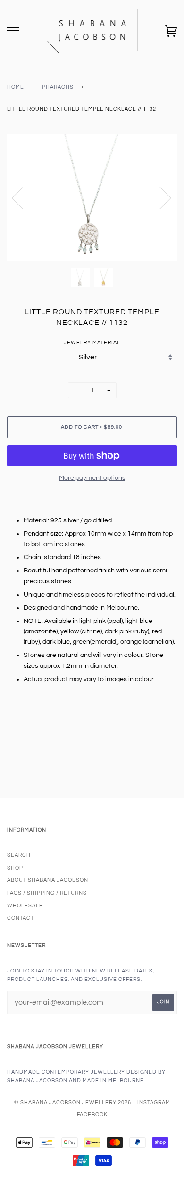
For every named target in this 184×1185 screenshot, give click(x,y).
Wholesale (25, 905)
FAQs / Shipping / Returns (47, 892)
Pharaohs (58, 87)
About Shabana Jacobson (47, 880)
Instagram (153, 1102)
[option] (92, 197)
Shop (15, 867)
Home (15, 87)
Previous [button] (23, 197)
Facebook (92, 1114)
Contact (20, 918)
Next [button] (159, 197)
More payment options (92, 478)
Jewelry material (92, 342)
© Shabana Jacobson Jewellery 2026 (72, 1102)
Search (19, 855)
